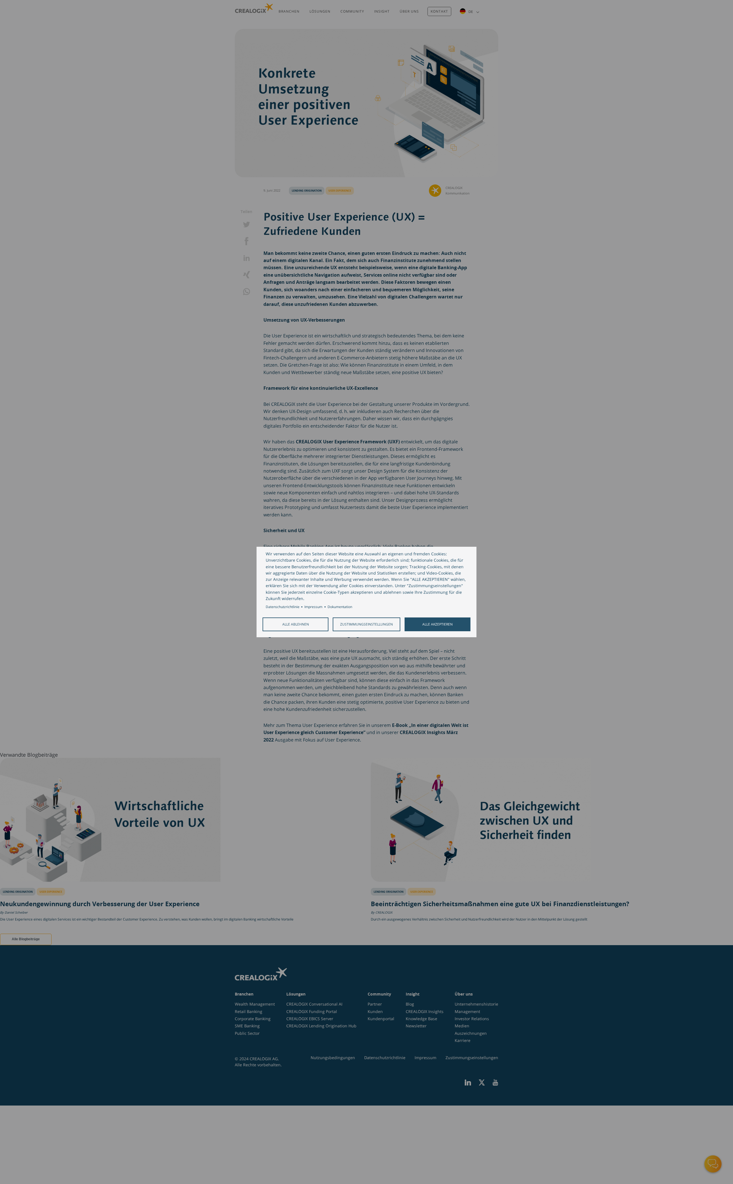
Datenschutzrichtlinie (282, 606)
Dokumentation (340, 606)
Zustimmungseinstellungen (366, 624)
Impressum (313, 606)
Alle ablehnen (295, 624)
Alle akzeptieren (437, 624)
